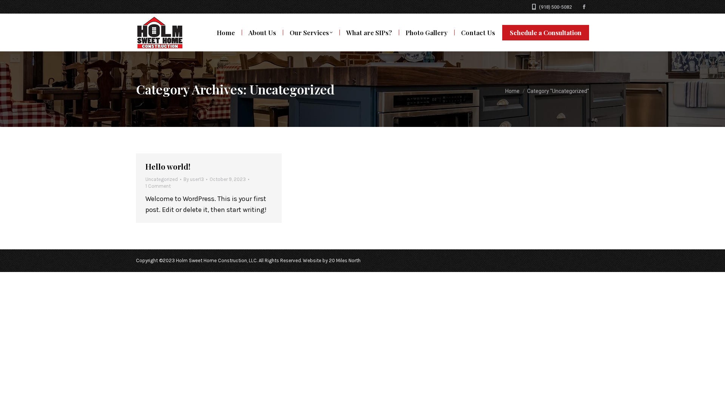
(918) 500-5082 (555, 7)
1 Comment (158, 186)
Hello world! (167, 166)
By (194, 179)
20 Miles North (345, 260)
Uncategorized (161, 179)
